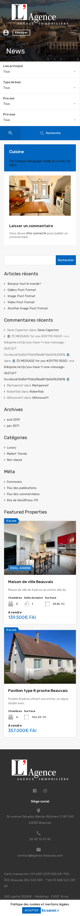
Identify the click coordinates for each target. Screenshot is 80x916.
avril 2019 (13, 420)
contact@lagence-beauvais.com (40, 855)
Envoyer (21, 32)
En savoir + (50, 910)
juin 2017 (13, 426)
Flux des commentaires (23, 494)
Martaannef (40, 385)
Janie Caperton (48, 330)
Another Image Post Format (28, 308)
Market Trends (17, 454)
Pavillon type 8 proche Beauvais (38, 690)
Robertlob (37, 391)
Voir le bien (40, 564)
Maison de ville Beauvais (30, 581)
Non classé (14, 460)
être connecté (36, 233)
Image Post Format (21, 296)
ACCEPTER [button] (31, 910)
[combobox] (40, 71)
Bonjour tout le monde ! (24, 284)
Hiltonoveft (40, 398)
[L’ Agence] (40, 23)
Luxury (11, 447)
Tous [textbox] (6, 71)
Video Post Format (21, 302)
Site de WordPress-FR (22, 500)
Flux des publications (22, 488)
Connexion (14, 482)
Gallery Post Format (22, 290)
